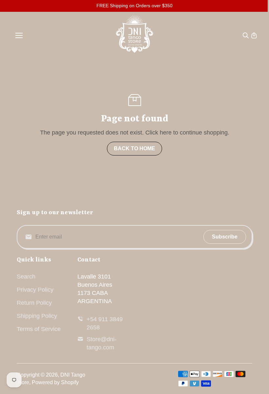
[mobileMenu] (19, 35)
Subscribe (225, 236)
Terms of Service (39, 329)
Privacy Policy (35, 289)
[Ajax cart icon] (254, 35)
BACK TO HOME (134, 148)
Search (26, 276)
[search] (245, 35)
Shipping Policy (37, 316)
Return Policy (34, 303)
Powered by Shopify (55, 382)
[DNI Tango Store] (135, 35)
